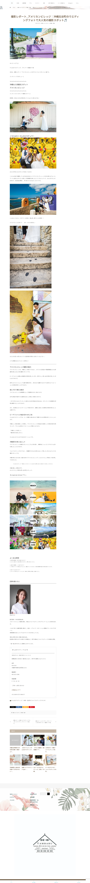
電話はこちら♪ (14, 794)
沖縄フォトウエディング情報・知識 (48, 23)
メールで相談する (61, 3)
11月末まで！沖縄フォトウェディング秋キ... (50, 749)
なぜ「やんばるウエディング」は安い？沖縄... (38, 769)
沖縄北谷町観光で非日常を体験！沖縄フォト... (15, 749)
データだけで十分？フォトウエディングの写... (50, 769)
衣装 (44, 3)
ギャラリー (37, 3)
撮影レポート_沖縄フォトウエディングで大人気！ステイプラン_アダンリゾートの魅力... (21, 722)
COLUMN (12, 800)
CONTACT (12, 797)
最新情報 (24, 3)
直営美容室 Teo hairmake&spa (34, 801)
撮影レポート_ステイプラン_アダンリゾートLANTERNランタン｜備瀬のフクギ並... (44, 721)
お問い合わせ (33, 794)
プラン (30, 3)
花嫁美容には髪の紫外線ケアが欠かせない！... (15, 769)
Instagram (70, 3)
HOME (18, 3)
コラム (77, 3)
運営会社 (32, 805)
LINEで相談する (51, 3)
